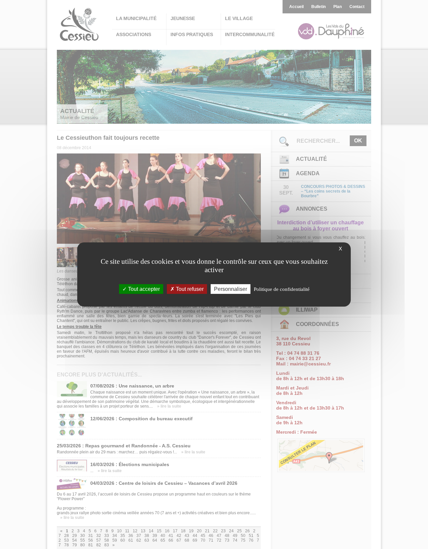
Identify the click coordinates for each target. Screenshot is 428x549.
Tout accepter (143, 289)
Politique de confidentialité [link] (282, 289)
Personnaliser (230, 289)
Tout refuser (189, 289)
